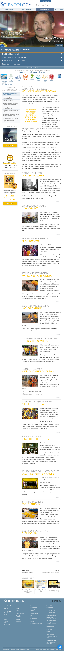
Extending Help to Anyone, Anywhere (7, 98)
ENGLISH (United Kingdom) (7, 612)
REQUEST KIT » (10, 203)
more (57, 201)
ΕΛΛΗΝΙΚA (18, 618)
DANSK (5, 614)
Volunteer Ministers (44, 9)
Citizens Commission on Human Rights (51, 643)
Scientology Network (50, 610)
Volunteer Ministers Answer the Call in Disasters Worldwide (10, 104)
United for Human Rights (51, 639)
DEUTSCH (6, 626)
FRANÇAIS (6, 616)
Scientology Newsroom (51, 615)
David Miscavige (49, 617)
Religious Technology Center (52, 618)
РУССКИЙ (6, 621)
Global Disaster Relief (8, 100)
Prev (28, 68)
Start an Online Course (51, 620)
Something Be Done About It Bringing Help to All (10, 107)
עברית (5, 617)
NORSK (17, 610)
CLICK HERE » (10, 167)
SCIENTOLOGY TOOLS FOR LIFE (14, 60)
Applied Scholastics (18, 81)
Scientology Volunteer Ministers (52, 622)
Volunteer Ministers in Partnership (14, 57)
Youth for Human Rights (51, 640)
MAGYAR (17, 608)
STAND (48, 628)
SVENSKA (18, 612)
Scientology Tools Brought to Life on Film (10, 111)
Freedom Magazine (50, 626)
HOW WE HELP (8, 84)
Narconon (32, 79)
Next (36, 68)
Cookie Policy (46, 649)
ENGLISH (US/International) (7, 609)
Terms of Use (52, 649)
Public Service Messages (11, 64)
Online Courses (33, 618)
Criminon (25, 80)
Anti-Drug (38, 80)
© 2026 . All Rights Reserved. (16, 649)
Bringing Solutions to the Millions (10, 118)
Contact (32, 621)
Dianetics (48, 609)
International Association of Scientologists (51, 624)
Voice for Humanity (34, 611)
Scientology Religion (50, 612)
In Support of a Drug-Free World (51, 637)
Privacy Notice (39, 649)
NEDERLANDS (7, 624)
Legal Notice (58, 649)
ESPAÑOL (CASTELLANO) (19, 616)
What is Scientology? (27, 9)
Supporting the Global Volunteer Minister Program (10, 94)
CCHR (51, 80)
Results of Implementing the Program (8, 121)
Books (61, 9)
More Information (33, 620)
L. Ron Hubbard (9, 9)
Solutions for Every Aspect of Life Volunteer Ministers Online (11, 115)
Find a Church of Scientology (36, 623)
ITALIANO (18, 619)
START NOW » (10, 145)
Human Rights (45, 81)
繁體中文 (6, 622)
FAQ (56, 9)
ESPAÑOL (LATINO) (20, 613)
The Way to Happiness (11, 81)
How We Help (4, 81)
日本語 (5, 619)
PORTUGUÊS (18, 621)
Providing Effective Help (11, 54)
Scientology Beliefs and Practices (35, 610)
